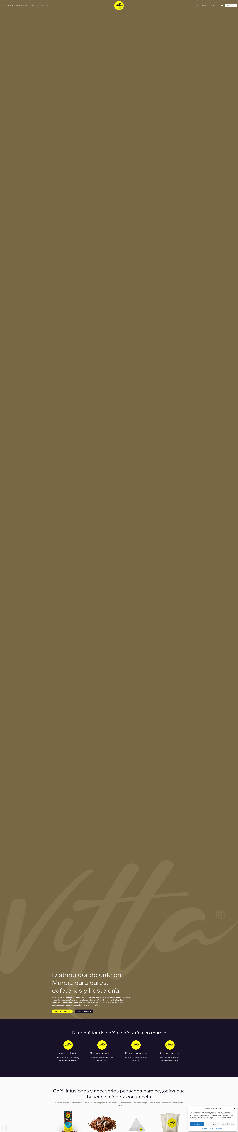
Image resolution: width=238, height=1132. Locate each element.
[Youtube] (222, 5)
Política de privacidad (217, 1128)
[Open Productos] (26, 5)
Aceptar (197, 1124)
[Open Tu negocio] (12, 5)
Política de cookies (206, 1128)
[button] (234, 1108)
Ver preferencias (228, 1124)
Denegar (212, 1124)
